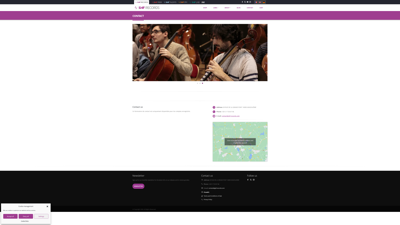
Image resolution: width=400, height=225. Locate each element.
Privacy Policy (208, 199)
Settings (41, 216)
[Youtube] (247, 2)
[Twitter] (245, 2)
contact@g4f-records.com (231, 116)
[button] (47, 206)
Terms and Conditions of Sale (213, 196)
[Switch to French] (256, 2)
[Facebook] (242, 2)
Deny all (26, 216)
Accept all (10, 216)
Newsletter (138, 186)
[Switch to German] (264, 2)
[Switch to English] (260, 2)
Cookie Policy (25, 221)
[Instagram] (250, 2)
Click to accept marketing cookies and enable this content (240, 141)
